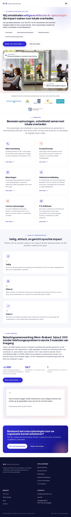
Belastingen (40, 474)
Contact (5, 504)
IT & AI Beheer (41, 484)
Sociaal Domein (42, 470)
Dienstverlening (42, 467)
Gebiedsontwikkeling (43, 477)
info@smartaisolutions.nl (44, 494)
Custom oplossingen (43, 480)
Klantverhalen (7, 497)
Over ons (6, 494)
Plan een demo (35, 44)
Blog (4, 500)
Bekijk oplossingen (37, 446)
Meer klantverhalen (11, 380)
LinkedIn (39, 497)
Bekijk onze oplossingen (13, 44)
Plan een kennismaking (17, 446)
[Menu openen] (66, 3)
